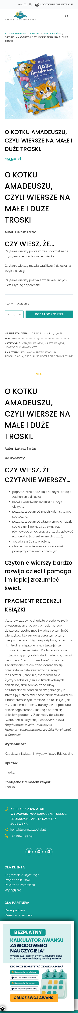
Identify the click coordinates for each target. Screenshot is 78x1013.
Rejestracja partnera (19, 915)
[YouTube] (49, 851)
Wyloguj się (13, 890)
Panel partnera (15, 910)
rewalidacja (14, 356)
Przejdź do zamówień (20, 885)
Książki (38, 343)
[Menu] (71, 16)
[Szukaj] (66, 16)
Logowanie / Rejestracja (22, 875)
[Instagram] (39, 851)
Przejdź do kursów (17, 880)
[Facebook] (29, 851)
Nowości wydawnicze (21, 347)
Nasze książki (54, 343)
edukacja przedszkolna (39, 352)
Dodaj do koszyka (49, 314)
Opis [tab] (39, 374)
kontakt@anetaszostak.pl (28, 829)
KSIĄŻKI (27, 343)
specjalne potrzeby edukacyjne (49, 356)
